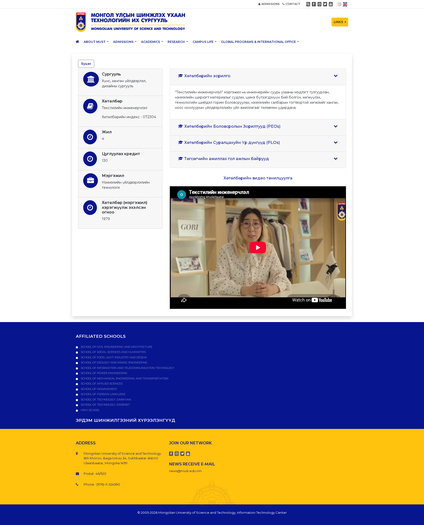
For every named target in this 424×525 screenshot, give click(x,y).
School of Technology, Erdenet (105, 404)
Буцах (86, 63)
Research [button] (177, 42)
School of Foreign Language (102, 394)
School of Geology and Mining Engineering (113, 362)
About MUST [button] (95, 42)
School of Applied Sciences (101, 383)
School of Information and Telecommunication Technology (127, 368)
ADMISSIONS (270, 4)
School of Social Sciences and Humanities (113, 352)
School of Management (98, 389)
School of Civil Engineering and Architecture (116, 347)
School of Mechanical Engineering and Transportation (124, 378)
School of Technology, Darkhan (105, 399)
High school (90, 410)
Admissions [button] (123, 42)
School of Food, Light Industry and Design (113, 357)
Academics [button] (151, 42)
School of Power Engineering (103, 373)
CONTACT (293, 4)
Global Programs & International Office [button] (259, 42)
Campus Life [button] (203, 42)
